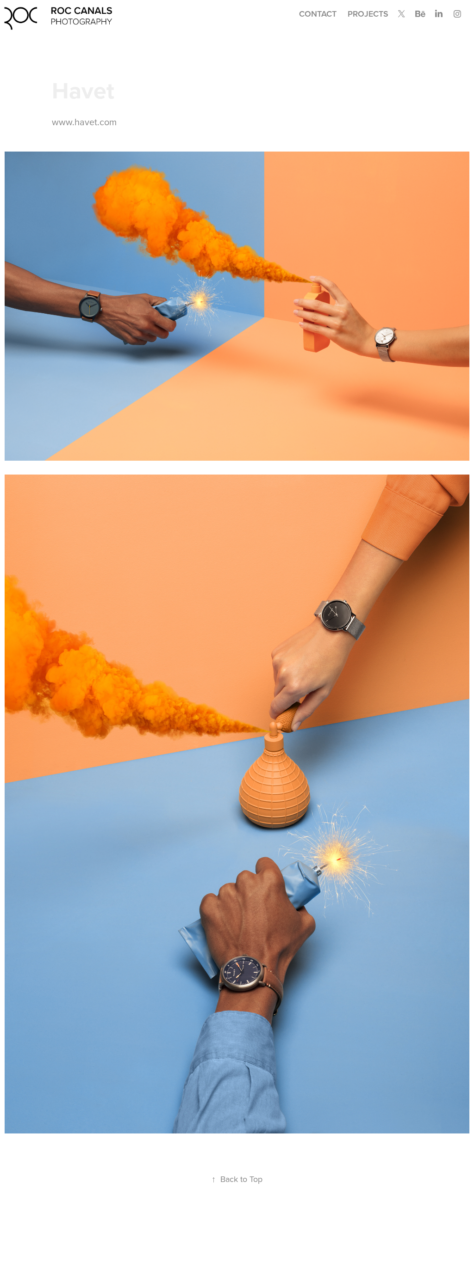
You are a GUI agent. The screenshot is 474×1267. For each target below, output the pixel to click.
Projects (368, 13)
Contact (318, 13)
